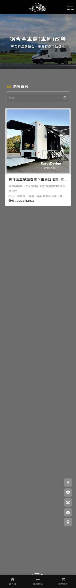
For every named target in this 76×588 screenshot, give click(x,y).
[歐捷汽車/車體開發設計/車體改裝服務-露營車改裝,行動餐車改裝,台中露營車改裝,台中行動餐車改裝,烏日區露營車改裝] (38, 7)
